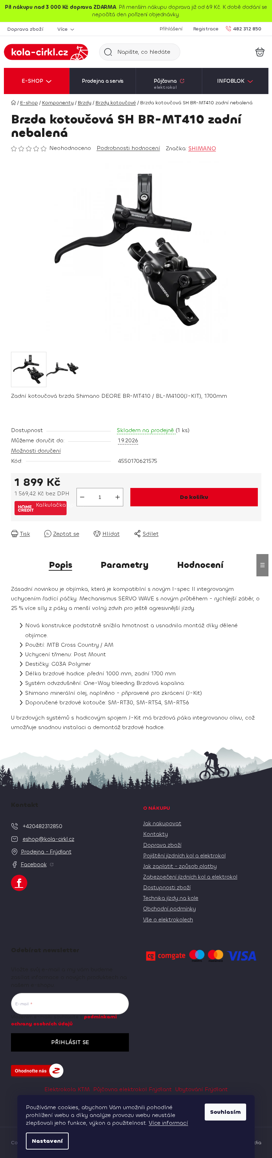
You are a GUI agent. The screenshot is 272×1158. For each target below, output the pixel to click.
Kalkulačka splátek (51, 504)
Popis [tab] (60, 565)
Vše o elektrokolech (168, 919)
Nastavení (47, 1141)
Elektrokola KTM (67, 1089)
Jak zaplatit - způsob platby (180, 866)
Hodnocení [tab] (200, 565)
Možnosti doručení (36, 450)
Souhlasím (225, 1112)
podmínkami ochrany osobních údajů (64, 1020)
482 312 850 (247, 28)
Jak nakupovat (162, 823)
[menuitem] (37, 81)
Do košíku (194, 497)
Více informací (168, 1123)
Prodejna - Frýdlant (46, 851)
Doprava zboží (25, 29)
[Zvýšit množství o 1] (117, 497)
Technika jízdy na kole (170, 898)
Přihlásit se (70, 1042)
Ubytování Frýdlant (201, 1089)
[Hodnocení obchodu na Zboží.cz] (37, 1071)
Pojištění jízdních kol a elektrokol (184, 855)
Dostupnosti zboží (167, 887)
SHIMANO (202, 148)
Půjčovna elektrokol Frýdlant (132, 1089)
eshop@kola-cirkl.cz (48, 839)
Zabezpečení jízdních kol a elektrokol (190, 876)
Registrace (206, 28)
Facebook (34, 864)
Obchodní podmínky (169, 908)
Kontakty (155, 834)
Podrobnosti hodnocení (128, 148)
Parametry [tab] (125, 565)
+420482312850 (42, 826)
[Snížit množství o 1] (82, 497)
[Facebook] (19, 883)
